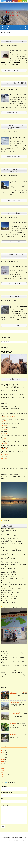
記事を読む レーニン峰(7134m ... (14, 283)
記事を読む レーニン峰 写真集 (14, 242)
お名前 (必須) (4, 786)
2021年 (2, 761)
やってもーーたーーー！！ (14, 41)
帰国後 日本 (4, 768)
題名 (2, 799)
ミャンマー (3, 766)
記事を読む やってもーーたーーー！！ (14, 70)
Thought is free (22, 840)
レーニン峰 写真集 (14, 213)
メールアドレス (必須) (6, 792)
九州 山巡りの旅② (15, 702)
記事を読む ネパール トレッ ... (14, 200)
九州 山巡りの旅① (15, 713)
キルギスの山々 (14, 296)
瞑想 (2, 772)
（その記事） (4, 425)
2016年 (12, 217)
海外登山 (16, 45)
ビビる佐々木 (13, 723)
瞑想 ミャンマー (6, 777)
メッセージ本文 (4, 805)
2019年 (2, 757)
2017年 (12, 45)
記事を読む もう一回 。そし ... (14, 112)
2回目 (13, 416)
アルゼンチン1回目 (6, 416)
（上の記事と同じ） (6, 454)
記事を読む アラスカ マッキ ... (14, 156)
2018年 (2, 755)
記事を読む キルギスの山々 (14, 325)
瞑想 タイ (4, 774)
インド (17, 416)
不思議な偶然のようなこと (16, 734)
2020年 (3, 759)
